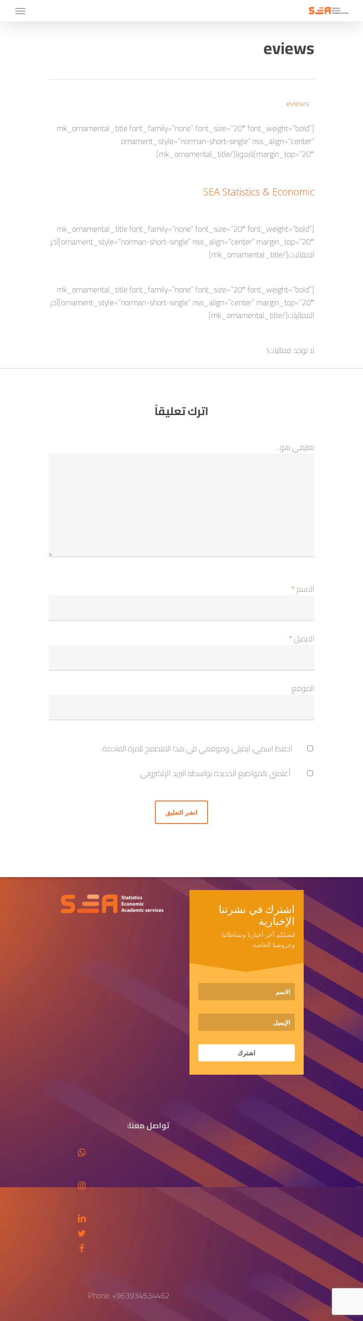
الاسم (302, 589)
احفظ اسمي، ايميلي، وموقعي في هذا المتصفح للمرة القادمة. (196, 748)
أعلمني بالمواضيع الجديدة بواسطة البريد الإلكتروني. (214, 773)
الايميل (301, 638)
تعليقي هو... (295, 447)
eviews (297, 103)
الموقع (303, 688)
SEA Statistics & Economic (258, 191)
